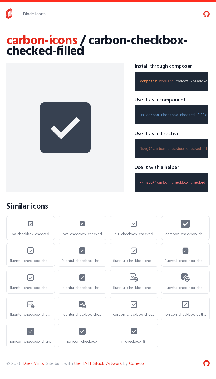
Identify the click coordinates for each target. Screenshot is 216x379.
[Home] (9, 13)
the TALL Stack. (89, 363)
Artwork (114, 363)
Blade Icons (34, 13)
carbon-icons (41, 41)
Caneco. (137, 363)
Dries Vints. (34, 363)
